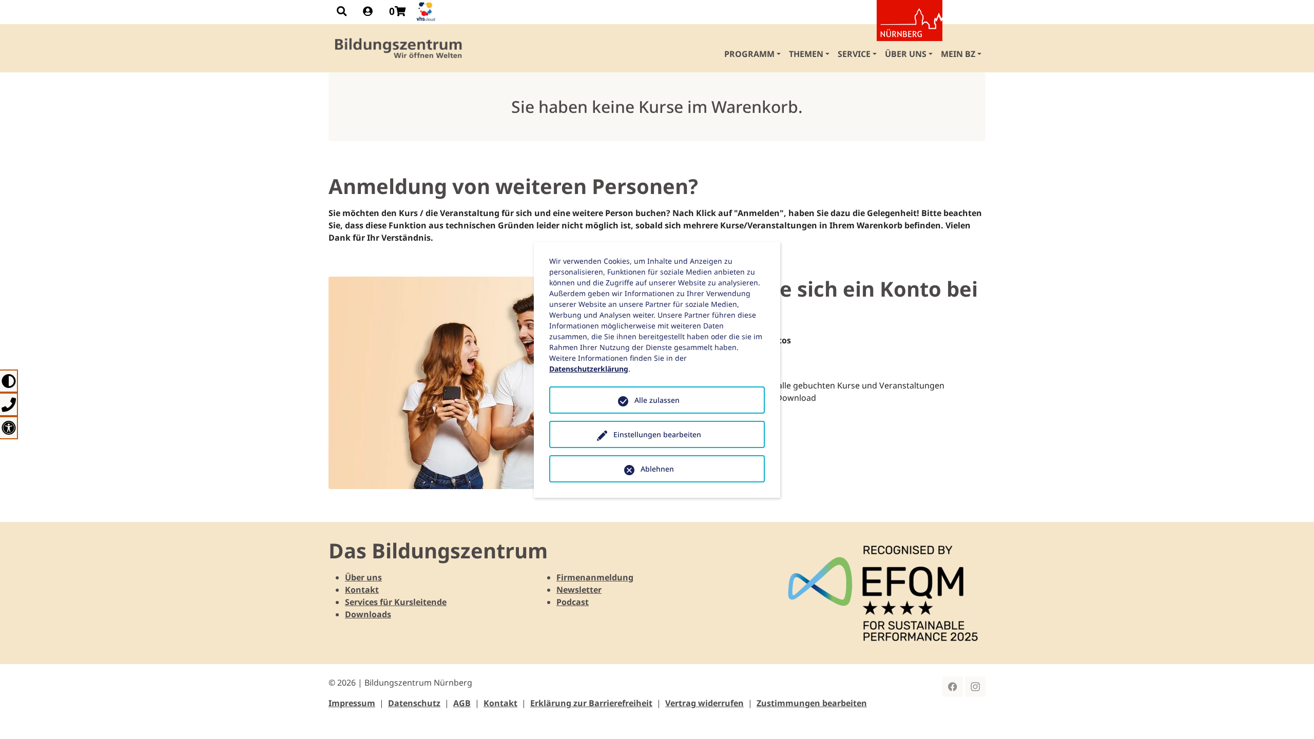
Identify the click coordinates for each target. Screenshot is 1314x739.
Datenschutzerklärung (588, 369)
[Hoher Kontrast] (9, 381)
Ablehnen (657, 469)
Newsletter (579, 589)
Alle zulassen (657, 400)
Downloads (368, 614)
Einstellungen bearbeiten (657, 434)
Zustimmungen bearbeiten (812, 703)
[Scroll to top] (1291, 716)
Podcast (572, 602)
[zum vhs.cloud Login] (427, 11)
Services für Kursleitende (396, 602)
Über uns (363, 577)
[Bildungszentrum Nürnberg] (399, 48)
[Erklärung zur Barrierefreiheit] (9, 427)
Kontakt (362, 589)
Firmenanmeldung (594, 577)
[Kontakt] (9, 404)
